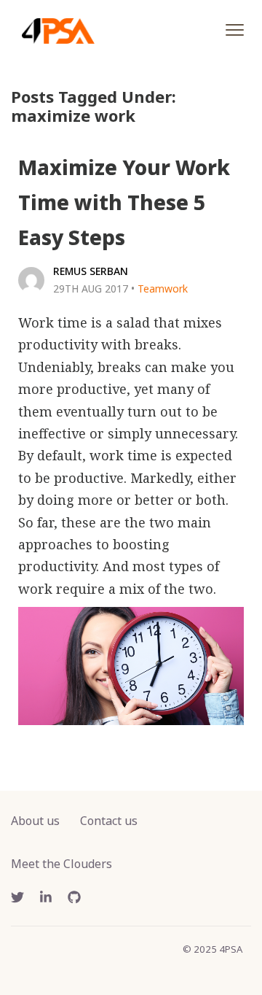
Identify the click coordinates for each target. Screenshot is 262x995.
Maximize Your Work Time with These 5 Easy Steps (124, 202)
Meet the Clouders (61, 864)
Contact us (109, 821)
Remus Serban (90, 271)
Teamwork (163, 288)
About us (35, 821)
